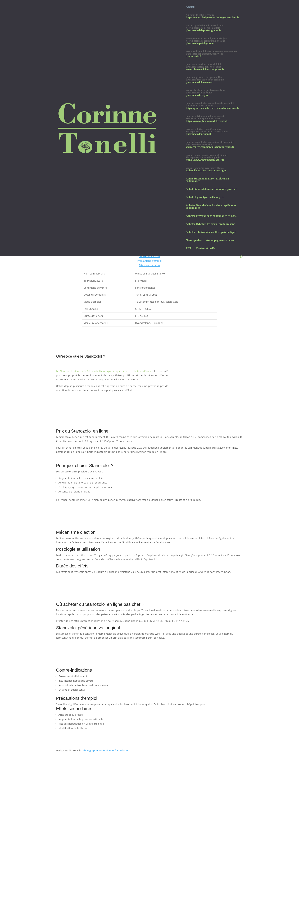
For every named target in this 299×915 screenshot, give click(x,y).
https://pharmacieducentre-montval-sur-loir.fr (212, 108)
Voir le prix (68, 396)
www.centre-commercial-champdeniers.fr (210, 147)
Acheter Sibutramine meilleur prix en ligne (211, 232)
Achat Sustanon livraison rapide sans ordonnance (207, 179)
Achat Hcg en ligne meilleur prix (205, 197)
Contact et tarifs (205, 248)
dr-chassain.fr (194, 56)
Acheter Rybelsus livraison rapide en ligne (210, 224)
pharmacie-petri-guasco (200, 43)
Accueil (190, 7)
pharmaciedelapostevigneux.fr (203, 30)
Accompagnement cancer (221, 240)
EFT (188, 248)
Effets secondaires (149, 265)
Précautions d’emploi (149, 260)
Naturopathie (194, 240)
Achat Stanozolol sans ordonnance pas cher (211, 189)
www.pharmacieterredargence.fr (205, 69)
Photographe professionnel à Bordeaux (105, 750)
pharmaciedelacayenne (199, 82)
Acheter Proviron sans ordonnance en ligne (211, 216)
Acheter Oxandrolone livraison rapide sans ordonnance (211, 206)
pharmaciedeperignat (198, 134)
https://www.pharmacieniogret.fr (205, 160)
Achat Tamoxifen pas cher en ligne (206, 170)
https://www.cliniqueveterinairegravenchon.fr (212, 17)
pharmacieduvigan (197, 95)
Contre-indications (149, 256)
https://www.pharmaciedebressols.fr (207, 121)
